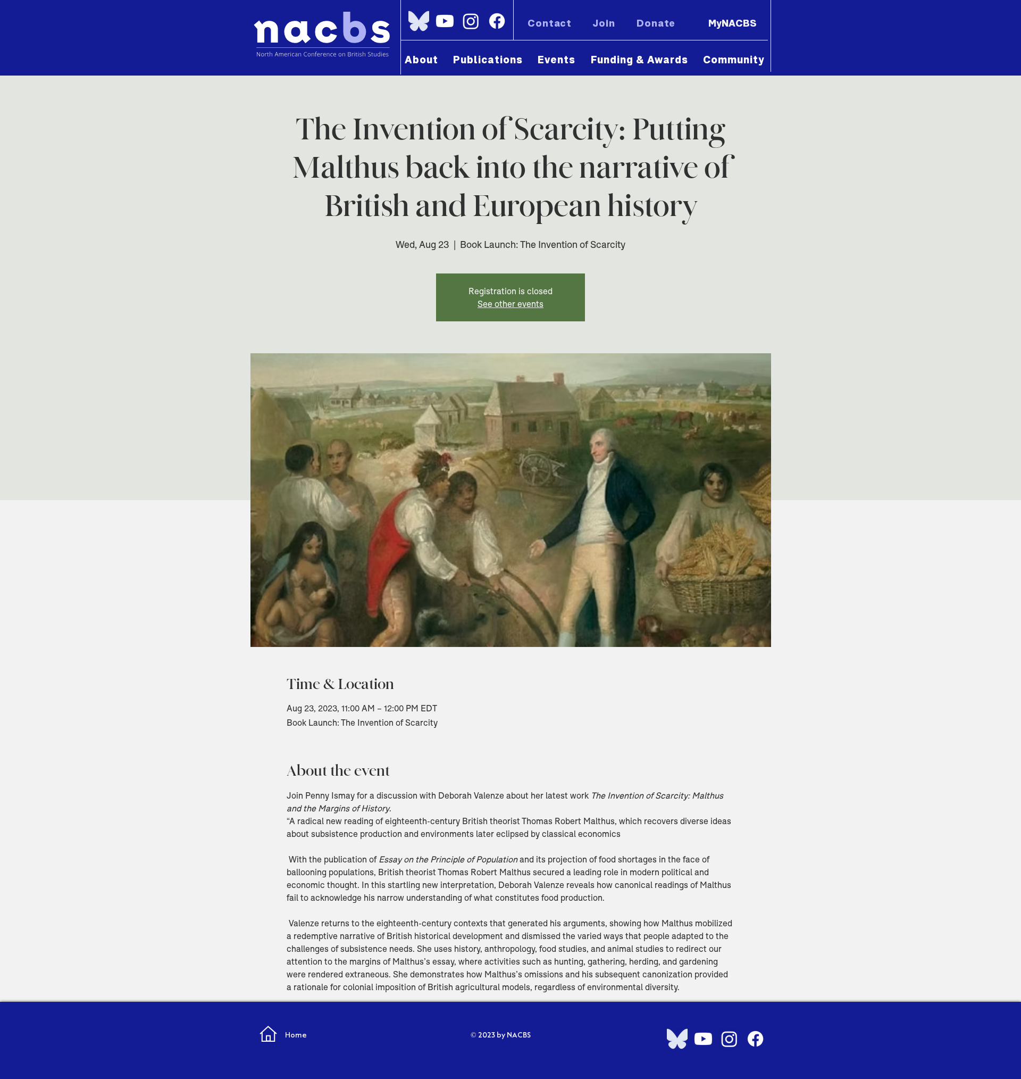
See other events (510, 303)
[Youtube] (444, 21)
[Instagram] (471, 21)
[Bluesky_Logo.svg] (418, 21)
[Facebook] (497, 21)
